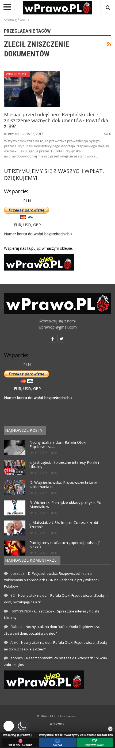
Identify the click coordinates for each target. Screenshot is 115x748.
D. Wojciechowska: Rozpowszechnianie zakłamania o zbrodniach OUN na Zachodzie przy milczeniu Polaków (52, 580)
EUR (17, 224)
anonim (16, 658)
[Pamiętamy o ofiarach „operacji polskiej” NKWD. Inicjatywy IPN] (14, 548)
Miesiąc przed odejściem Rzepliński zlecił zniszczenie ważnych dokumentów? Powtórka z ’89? (56, 120)
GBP (37, 224)
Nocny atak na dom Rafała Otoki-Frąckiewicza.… (58, 444)
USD (27, 224)
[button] (16, 726)
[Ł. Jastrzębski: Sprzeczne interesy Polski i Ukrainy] (14, 467)
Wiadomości (17, 74)
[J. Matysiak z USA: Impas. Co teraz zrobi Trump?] (14, 527)
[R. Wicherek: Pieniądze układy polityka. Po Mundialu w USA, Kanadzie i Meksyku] (14, 507)
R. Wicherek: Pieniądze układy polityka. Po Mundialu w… (65, 505)
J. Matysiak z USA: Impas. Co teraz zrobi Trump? (63, 525)
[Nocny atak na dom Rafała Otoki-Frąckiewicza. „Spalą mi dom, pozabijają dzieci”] (14, 447)
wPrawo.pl (57, 724)
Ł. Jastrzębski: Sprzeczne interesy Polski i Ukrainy (64, 464)
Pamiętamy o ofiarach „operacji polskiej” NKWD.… (64, 545)
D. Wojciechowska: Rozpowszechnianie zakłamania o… (63, 484)
